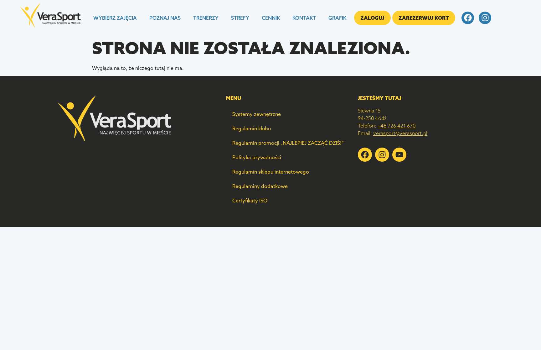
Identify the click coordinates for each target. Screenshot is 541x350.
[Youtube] (399, 155)
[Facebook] (467, 18)
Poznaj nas (165, 18)
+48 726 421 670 (397, 126)
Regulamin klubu (251, 128)
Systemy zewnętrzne (256, 114)
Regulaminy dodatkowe (260, 186)
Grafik (337, 18)
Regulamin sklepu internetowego (270, 172)
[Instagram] (485, 18)
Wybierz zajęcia (115, 18)
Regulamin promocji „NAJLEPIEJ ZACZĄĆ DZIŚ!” (288, 143)
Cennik (271, 18)
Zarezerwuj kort (424, 18)
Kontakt (304, 18)
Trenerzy (206, 18)
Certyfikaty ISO (249, 200)
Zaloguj (372, 18)
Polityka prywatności (256, 157)
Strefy (240, 18)
